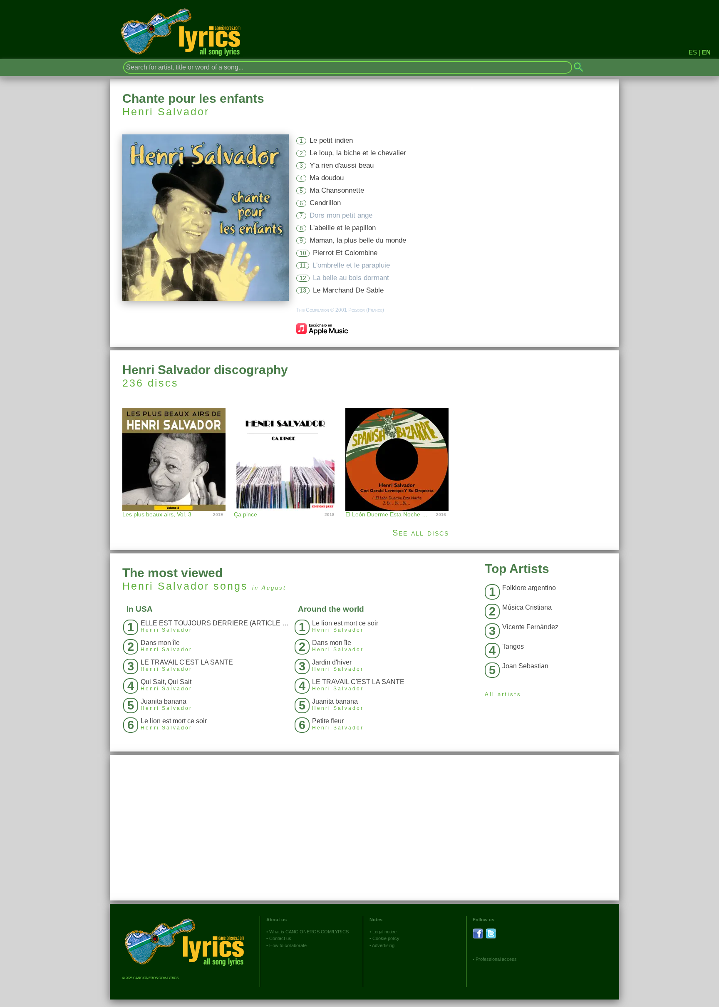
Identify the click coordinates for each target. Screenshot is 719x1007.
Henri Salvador (165, 111)
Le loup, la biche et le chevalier (358, 153)
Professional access (496, 959)
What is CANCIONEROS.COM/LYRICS (309, 931)
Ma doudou (327, 178)
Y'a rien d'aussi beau (342, 165)
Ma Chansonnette (337, 190)
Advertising (383, 945)
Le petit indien (331, 140)
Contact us (280, 938)
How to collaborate (288, 945)
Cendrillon (325, 203)
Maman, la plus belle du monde (358, 240)
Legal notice (384, 931)
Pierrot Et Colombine (345, 253)
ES (693, 52)
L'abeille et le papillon (343, 228)
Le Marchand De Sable (348, 290)
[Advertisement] (545, 417)
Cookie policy (385, 938)
